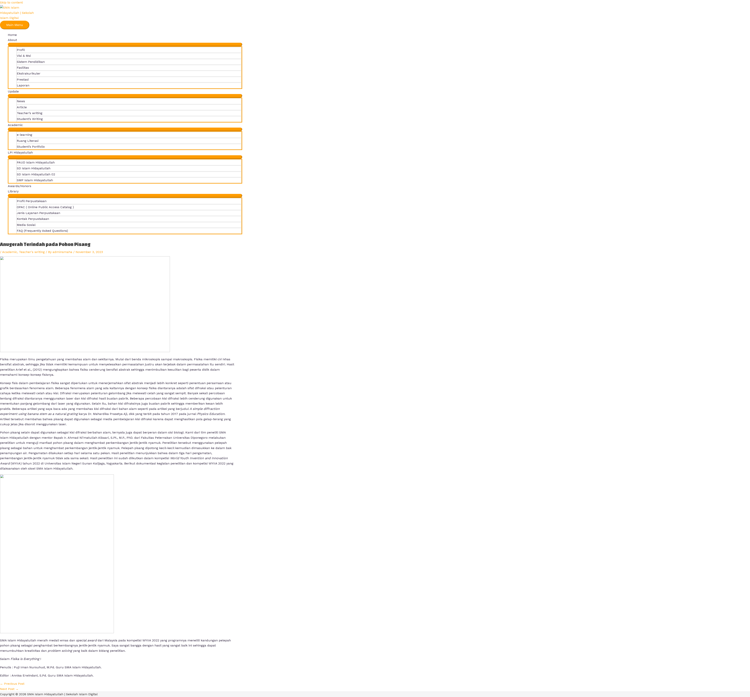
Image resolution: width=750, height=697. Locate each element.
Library (13, 191)
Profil (21, 50)
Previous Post (12, 683)
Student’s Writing (30, 119)
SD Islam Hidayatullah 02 (36, 174)
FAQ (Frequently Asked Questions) (42, 231)
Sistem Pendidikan (31, 62)
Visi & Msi (24, 56)
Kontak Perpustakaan (33, 219)
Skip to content (11, 2)
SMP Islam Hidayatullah (35, 180)
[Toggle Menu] (125, 44)
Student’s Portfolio (31, 146)
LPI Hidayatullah (20, 152)
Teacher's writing (32, 252)
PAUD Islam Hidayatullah (36, 162)
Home (12, 35)
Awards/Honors (19, 186)
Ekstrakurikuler (28, 73)
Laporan (23, 85)
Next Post (9, 689)
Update (13, 91)
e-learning (24, 135)
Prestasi (23, 79)
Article (22, 107)
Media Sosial (26, 225)
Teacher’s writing (29, 113)
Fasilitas (23, 67)
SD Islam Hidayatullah (33, 168)
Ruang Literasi (27, 141)
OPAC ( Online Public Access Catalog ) (45, 207)
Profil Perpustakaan (31, 201)
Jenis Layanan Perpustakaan (38, 213)
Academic (9, 252)
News (21, 101)
